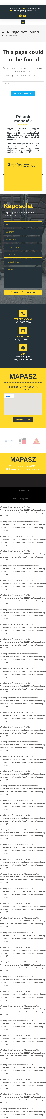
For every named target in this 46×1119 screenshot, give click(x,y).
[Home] (3, 36)
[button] (23, 22)
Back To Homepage (23, 93)
